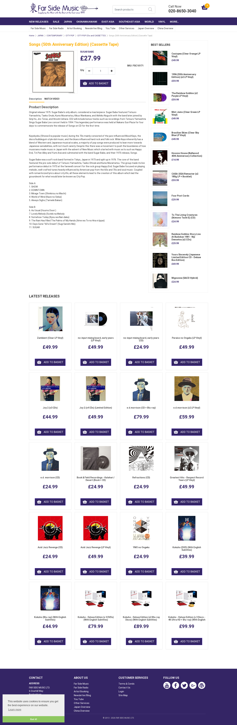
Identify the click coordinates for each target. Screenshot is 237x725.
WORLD (149, 21)
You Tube (110, 28)
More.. (174, 21)
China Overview (165, 28)
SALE (56, 21)
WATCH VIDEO (51, 99)
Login (121, 691)
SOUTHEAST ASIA (129, 21)
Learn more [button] (14, 709)
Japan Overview (146, 28)
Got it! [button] (33, 719)
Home (31, 36)
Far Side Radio (56, 28)
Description (35, 99)
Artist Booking (74, 28)
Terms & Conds (126, 683)
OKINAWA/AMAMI (86, 21)
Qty (81, 70)
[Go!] (150, 9)
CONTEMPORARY (54, 36)
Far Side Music (38, 28)
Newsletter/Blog (93, 28)
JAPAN (68, 21)
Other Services (126, 28)
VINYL (161, 21)
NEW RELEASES (38, 21)
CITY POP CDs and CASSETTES (91, 36)
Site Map (123, 695)
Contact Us (124, 687)
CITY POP (70, 36)
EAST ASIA (108, 21)
